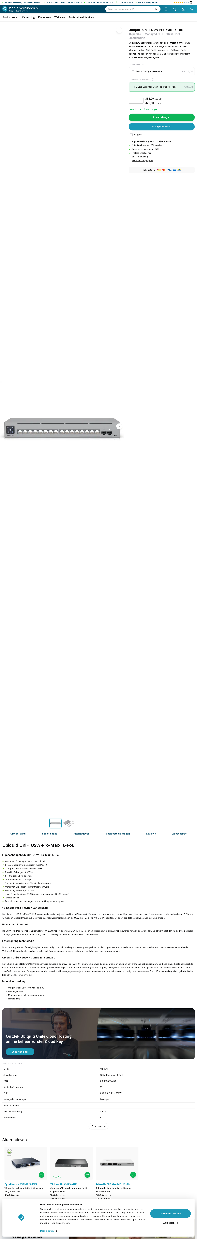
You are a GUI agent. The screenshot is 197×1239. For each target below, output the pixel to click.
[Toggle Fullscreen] (119, 30)
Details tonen (47, 1231)
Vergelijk (138, 134)
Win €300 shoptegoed (148, 2)
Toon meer (96, 1126)
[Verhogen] (141, 101)
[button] (162, 71)
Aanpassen (169, 1223)
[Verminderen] (131, 101)
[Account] (183, 9)
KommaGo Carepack (140, 80)
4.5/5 (186, 2)
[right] (119, 426)
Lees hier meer (20, 1051)
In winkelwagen (161, 117)
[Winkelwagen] (191, 9)
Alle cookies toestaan (170, 1213)
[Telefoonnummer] (166, 9)
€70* (110, 2)
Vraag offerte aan (161, 126)
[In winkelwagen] (41, 1175)
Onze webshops (126, 2)
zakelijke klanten (163, 141)
